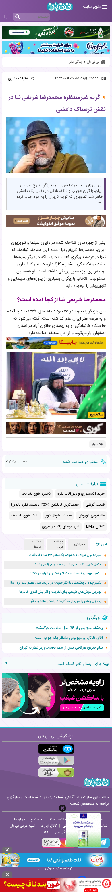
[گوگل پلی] (56, 761)
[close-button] (62, 808)
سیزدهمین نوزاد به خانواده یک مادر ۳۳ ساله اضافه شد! (63, 555)
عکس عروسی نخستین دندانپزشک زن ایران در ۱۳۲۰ (65, 573)
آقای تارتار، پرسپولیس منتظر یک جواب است (69, 638)
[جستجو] (17, 17)
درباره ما (19, 819)
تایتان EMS (95, 526)
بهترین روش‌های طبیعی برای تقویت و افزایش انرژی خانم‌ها (60, 592)
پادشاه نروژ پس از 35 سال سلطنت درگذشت (69, 628)
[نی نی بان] (60, 7)
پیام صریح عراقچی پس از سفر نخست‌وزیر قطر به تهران (61, 648)
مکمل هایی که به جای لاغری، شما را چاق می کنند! (67, 564)
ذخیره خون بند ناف (36, 494)
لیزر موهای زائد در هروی (60, 526)
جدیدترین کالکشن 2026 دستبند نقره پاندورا (45, 505)
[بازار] (56, 772)
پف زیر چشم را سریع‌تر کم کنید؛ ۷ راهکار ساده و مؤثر (66, 601)
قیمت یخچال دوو (58, 515)
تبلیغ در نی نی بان (22, 826)
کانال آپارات (49, 826)
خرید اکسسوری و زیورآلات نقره (81, 494)
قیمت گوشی (95, 505)
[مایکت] (56, 749)
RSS (46, 832)
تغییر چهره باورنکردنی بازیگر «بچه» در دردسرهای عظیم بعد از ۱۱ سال (55, 583)
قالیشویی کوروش (91, 515)
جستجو (36, 819)
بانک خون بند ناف (24, 515)
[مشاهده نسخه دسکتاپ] (6, 17)
